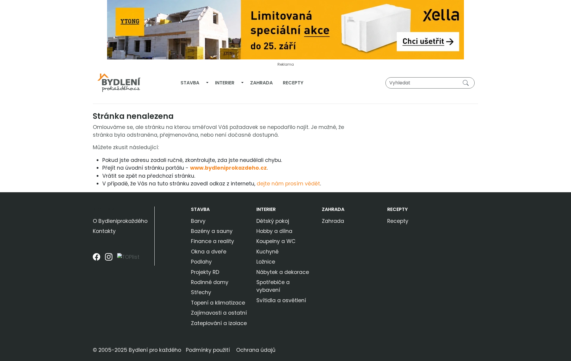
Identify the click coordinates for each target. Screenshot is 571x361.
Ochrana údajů (255, 350)
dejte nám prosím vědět (288, 183)
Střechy (201, 292)
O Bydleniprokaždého (120, 221)
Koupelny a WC (276, 241)
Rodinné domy (209, 282)
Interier (224, 82)
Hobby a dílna (274, 231)
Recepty (293, 82)
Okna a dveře (208, 251)
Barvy (198, 221)
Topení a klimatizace (218, 302)
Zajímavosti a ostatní (219, 312)
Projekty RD (205, 272)
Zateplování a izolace (219, 323)
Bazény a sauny (212, 231)
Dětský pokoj (272, 221)
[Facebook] (96, 259)
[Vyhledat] (467, 82)
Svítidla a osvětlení (281, 300)
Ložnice (265, 261)
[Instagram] (108, 259)
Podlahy (201, 261)
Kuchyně (267, 251)
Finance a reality (212, 241)
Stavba (190, 82)
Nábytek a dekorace (282, 272)
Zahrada (261, 82)
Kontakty (104, 231)
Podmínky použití (208, 350)
